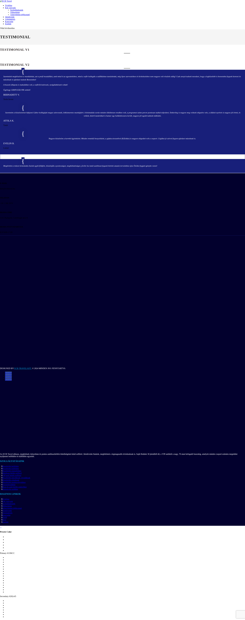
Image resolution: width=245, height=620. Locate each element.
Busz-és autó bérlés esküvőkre (14, 487)
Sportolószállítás (8, 485)
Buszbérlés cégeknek (10, 480)
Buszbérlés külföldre (10, 469)
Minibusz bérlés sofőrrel (12, 473)
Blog (4, 520)
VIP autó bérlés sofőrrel (11, 475)
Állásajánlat (15, 12)
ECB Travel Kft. (23, 368)
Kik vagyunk (10, 8)
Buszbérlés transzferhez (11, 471)
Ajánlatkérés (10, 19)
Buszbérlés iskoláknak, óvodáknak (16, 478)
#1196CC (11, 553)
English (8, 24)
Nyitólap (8, 5)
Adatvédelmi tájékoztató (20, 15)
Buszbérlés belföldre (10, 466)
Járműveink (9, 17)
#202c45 (12, 596)
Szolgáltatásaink (16, 10)
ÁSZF (4, 517)
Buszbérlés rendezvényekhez (14, 482)
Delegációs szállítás (10, 489)
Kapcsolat (9, 21)
